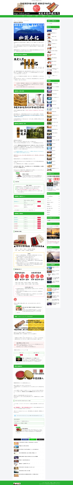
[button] (40, 439)
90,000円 (39, 201)
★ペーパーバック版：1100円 (51, 186)
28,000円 (39, 221)
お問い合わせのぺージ (50, 249)
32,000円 (39, 219)
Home (43, 482)
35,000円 (39, 217)
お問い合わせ (58, 482)
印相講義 (51, 482)
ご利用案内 (54, 482)
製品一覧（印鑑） (47, 482)
